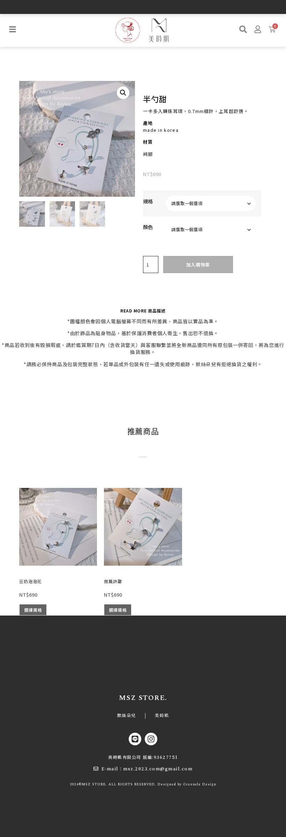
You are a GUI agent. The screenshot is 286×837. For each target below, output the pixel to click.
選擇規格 (33, 610)
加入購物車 (198, 264)
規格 (148, 201)
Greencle (192, 784)
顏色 (148, 227)
